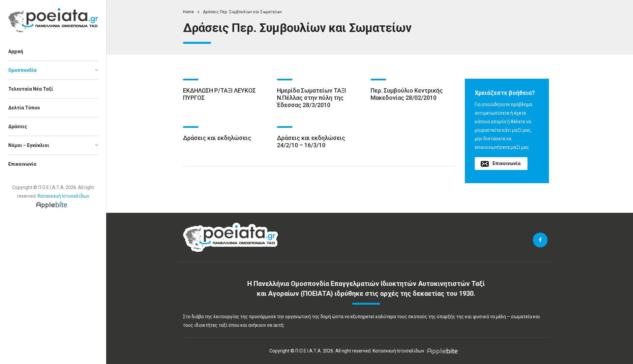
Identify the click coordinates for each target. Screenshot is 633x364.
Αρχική (15, 51)
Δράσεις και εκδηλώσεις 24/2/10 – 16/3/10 (311, 141)
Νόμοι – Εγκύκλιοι (28, 145)
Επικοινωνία (22, 164)
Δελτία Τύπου (24, 107)
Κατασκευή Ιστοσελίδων (63, 196)
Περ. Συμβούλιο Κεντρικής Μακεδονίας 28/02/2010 (407, 94)
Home (188, 12)
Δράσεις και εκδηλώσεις (217, 137)
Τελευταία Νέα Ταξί (30, 89)
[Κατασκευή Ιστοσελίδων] (53, 204)
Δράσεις (17, 126)
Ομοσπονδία (22, 70)
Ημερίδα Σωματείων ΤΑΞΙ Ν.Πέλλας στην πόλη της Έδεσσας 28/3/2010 (311, 97)
